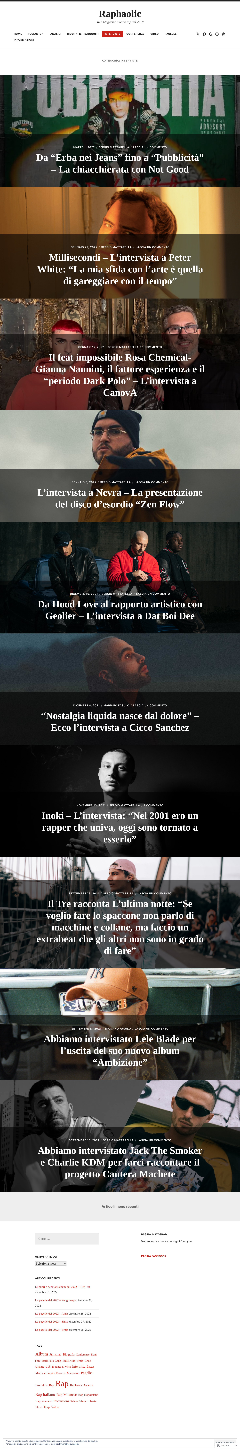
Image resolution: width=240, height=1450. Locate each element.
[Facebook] (204, 34)
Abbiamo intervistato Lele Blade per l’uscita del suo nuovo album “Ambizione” (120, 1050)
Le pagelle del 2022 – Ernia (51, 1329)
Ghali (88, 1360)
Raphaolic (120, 13)
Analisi (55, 33)
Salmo (74, 1401)
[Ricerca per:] (67, 1238)
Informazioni (24, 39)
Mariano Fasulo (116, 705)
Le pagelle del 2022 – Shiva (51, 1321)
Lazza (90, 1366)
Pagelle (171, 33)
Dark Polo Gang (51, 1360)
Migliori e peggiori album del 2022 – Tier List (62, 1286)
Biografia (68, 1354)
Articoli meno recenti (120, 1206)
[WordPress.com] (223, 34)
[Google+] (210, 34)
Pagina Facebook (153, 1256)
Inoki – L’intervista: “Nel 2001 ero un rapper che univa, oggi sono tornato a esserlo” (120, 827)
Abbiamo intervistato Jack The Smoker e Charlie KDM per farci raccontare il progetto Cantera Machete (120, 1162)
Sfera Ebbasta (87, 1401)
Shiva (38, 1407)
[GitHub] (217, 34)
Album (41, 1354)
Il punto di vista (61, 1366)
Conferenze (135, 33)
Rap (62, 1383)
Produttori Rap (44, 1385)
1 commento (152, 347)
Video (154, 33)
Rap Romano (43, 1401)
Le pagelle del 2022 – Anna (51, 1313)
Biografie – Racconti (83, 33)
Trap (47, 1407)
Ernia (80, 1360)
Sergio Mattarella (114, 147)
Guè (48, 1366)
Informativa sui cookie (69, 1444)
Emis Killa (69, 1360)
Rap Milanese (66, 1395)
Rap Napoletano (88, 1394)
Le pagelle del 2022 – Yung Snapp (55, 1300)
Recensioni (36, 33)
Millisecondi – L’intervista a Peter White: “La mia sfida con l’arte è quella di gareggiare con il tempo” (120, 269)
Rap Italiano (45, 1394)
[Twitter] (198, 34)
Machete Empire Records (50, 1373)
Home (18, 33)
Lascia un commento (150, 147)
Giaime (39, 1366)
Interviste (112, 33)
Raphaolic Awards (81, 1385)
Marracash (73, 1373)
